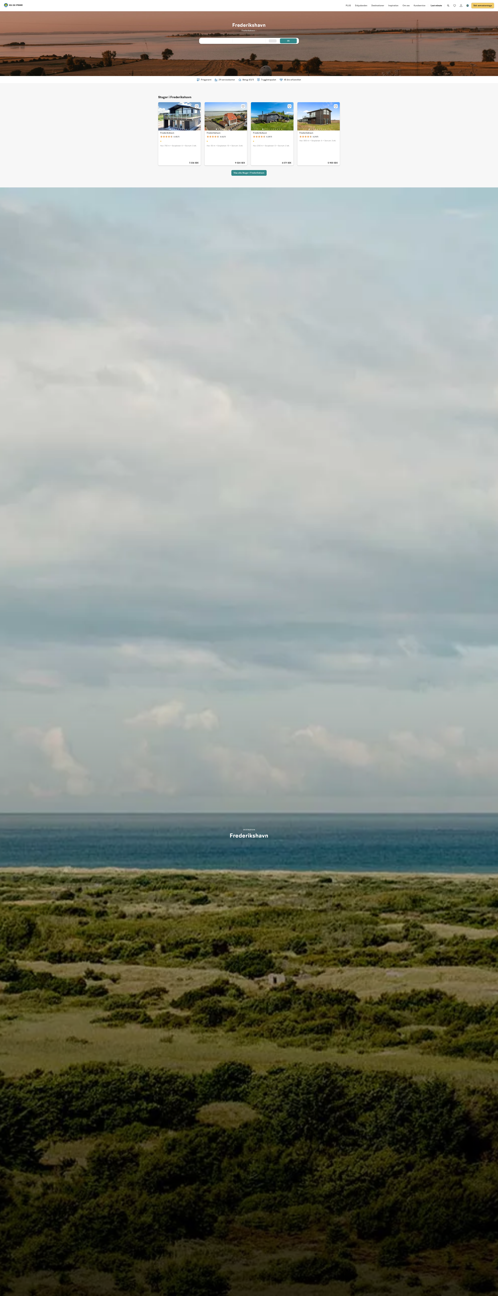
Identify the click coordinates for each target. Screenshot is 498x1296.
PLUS (348, 5)
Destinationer (377, 5)
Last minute (436, 5)
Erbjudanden (361, 5)
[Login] (461, 5)
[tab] (170, 129)
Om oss (406, 5)
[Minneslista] (454, 5)
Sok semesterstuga (482, 5)
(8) (288, 41)
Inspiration (393, 5)
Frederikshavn (167, 133)
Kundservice (419, 5)
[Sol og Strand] (13, 5)
